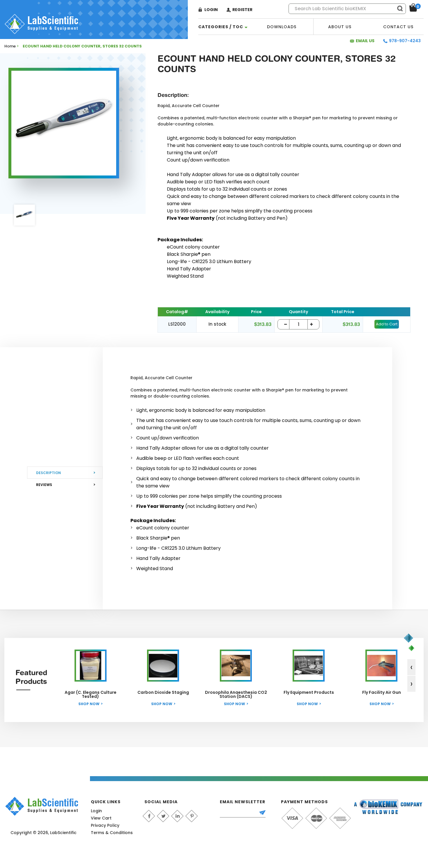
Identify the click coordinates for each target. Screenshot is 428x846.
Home (10, 46)
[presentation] (411, 667)
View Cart (101, 818)
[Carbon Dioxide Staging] (163, 665)
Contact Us (398, 27)
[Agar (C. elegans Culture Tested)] (90, 665)
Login (211, 10)
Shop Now (89, 703)
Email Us (365, 41)
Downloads (281, 27)
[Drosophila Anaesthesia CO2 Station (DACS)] (235, 665)
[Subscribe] (265, 813)
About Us (339, 27)
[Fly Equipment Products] (308, 665)
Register (242, 10)
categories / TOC (220, 27)
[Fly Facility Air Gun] (381, 665)
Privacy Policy (105, 825)
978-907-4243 (405, 41)
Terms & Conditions (112, 833)
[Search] (397, 8)
